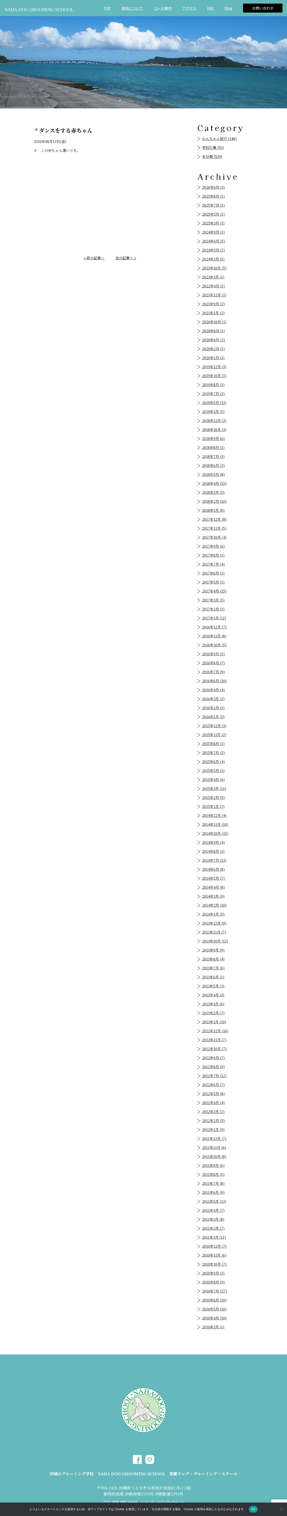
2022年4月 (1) (213, 286)
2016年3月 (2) (213, 698)
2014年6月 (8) (213, 869)
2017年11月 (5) (214, 528)
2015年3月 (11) (214, 788)
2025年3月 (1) (213, 223)
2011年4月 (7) (213, 1210)
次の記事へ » (125, 257)
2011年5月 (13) (214, 1201)
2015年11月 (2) (214, 734)
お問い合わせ (263, 8)
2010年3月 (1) (213, 1327)
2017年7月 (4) (213, 564)
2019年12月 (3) (214, 366)
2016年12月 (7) (214, 627)
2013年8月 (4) (213, 959)
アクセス (189, 8)
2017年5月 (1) (213, 582)
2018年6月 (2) (213, 465)
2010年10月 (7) (214, 1264)
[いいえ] (281, 1509)
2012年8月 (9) (213, 1066)
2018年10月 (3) (214, 429)
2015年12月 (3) (214, 725)
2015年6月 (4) (213, 761)
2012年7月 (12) (214, 1075)
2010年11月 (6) (214, 1255)
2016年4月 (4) (213, 689)
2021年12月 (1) (214, 295)
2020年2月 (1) (213, 348)
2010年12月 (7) (214, 1246)
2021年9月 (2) (213, 303)
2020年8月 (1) (213, 330)
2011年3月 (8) (213, 1219)
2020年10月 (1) (214, 321)
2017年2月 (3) (213, 609)
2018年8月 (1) (213, 447)
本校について (132, 8)
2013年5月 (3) (213, 986)
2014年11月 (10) (215, 824)
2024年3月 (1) (213, 259)
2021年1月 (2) (213, 312)
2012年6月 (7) (213, 1084)
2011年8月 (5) (213, 1174)
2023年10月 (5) (214, 268)
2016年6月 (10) (214, 680)
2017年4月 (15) (214, 591)
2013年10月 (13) (215, 941)
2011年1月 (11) (214, 1237)
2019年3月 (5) (213, 411)
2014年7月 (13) (214, 860)
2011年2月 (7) (213, 1228)
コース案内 (163, 8)
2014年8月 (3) (213, 851)
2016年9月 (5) (213, 653)
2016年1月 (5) (213, 716)
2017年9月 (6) (213, 546)
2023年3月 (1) (213, 277)
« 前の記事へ (94, 257)
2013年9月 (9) (213, 950)
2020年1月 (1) (213, 357)
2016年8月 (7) (213, 662)
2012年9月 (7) (213, 1057)
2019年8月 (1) (213, 384)
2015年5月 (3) (213, 770)
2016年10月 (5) (214, 645)
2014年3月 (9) (213, 896)
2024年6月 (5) (213, 241)
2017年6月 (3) (213, 573)
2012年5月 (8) (213, 1093)
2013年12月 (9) (214, 923)
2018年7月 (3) (213, 456)
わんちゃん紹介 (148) (219, 138)
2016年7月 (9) (213, 671)
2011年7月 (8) (213, 1183)
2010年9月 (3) (213, 1273)
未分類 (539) (212, 156)
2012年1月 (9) (213, 1129)
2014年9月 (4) (213, 842)
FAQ (210, 8)
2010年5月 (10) (214, 1309)
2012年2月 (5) (213, 1120)
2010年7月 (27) (214, 1291)
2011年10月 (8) (214, 1156)
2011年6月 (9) (213, 1192)
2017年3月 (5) (213, 600)
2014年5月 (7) (213, 878)
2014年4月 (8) (213, 887)
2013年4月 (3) (213, 995)
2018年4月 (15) (214, 483)
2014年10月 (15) (215, 833)
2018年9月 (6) (213, 438)
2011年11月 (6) (214, 1147)
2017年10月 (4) (214, 537)
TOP (107, 8)
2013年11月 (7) (214, 932)
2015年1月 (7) (213, 806)
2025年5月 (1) (213, 214)
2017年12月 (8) (214, 519)
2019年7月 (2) (213, 393)
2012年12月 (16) (215, 1030)
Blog (228, 8)
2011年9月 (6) (213, 1165)
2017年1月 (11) (214, 618)
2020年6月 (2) (213, 339)
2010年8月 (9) (213, 1282)
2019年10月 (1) (214, 375)
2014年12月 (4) (214, 815)
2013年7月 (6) (213, 968)
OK (253, 1509)
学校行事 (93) (213, 147)
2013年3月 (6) (213, 1003)
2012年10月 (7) (214, 1048)
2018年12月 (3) (214, 420)
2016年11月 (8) (214, 636)
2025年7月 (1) (213, 205)
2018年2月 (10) (214, 501)
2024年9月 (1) (213, 232)
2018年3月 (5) (213, 492)
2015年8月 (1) (213, 743)
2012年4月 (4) (213, 1102)
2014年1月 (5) (213, 914)
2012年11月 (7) (214, 1039)
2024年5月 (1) (213, 250)
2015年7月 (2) (213, 752)
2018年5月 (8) (213, 474)
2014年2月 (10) (214, 905)
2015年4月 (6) (213, 779)
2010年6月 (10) (214, 1300)
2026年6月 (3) (213, 187)
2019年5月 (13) (214, 402)
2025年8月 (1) (213, 196)
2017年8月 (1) (213, 555)
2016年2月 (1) (213, 707)
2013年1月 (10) (214, 1021)
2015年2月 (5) (213, 797)
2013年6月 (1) (213, 977)
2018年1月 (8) (213, 510)
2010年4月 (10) (214, 1318)
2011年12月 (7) (214, 1138)
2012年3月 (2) (213, 1111)
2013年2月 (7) (213, 1012)
